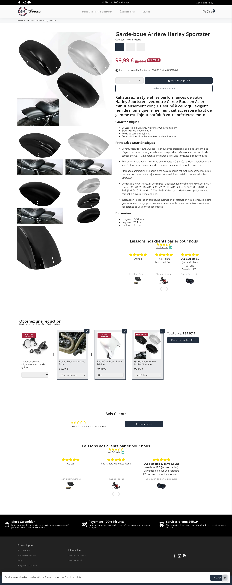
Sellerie (146, 11)
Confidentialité (75, 560)
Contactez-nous (204, 2)
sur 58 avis (162, 247)
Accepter (219, 577)
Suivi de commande (27, 555)
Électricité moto (127, 11)
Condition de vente (77, 555)
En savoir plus (24, 550)
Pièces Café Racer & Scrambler (97, 11)
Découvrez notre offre (183, 340)
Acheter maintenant (164, 88)
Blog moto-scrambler (27, 565)
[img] (164, 244)
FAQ (20, 560)
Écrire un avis (144, 424)
